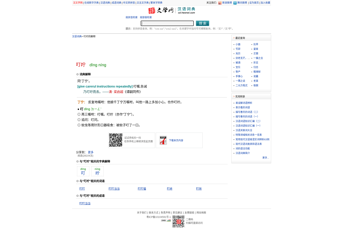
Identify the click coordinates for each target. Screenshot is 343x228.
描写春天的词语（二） (247, 112)
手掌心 (239, 76)
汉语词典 (105, 2)
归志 (255, 67)
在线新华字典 (91, 2)
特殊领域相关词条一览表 (249, 135)
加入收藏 (265, 2)
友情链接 (189, 212)
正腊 (255, 53)
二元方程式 (242, 85)
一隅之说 (240, 81)
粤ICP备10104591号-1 (158, 217)
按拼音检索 (132, 17)
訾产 (238, 71)
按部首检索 (146, 17)
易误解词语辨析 (244, 103)
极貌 (255, 85)
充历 (238, 53)
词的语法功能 (243, 148)
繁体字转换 (156, 2)
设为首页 (254, 2)
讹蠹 (255, 76)
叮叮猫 (142, 188)
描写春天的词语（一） (247, 116)
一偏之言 (258, 58)
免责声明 (165, 212)
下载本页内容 (176, 140)
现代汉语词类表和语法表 (249, 144)
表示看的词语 (243, 107)
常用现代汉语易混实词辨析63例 (252, 139)
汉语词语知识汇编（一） (249, 125)
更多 (90, 152)
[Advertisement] (145, 48)
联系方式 (153, 212)
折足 (255, 62)
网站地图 (201, 212)
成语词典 (116, 2)
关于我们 (141, 212)
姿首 (255, 49)
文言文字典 (143, 2)
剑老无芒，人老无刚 (246, 58)
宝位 (238, 67)
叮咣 (199, 188)
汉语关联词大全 (244, 130)
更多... (265, 157)
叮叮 (82, 188)
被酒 (238, 62)
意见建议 (177, 212)
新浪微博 (227, 2)
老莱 (255, 81)
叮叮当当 (114, 188)
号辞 (238, 49)
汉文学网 (78, 2)
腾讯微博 (242, 2)
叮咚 (169, 188)
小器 (238, 44)
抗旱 (255, 44)
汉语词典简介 (243, 153)
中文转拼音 (129, 2)
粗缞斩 (257, 71)
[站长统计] (166, 220)
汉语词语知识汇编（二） (249, 121)
